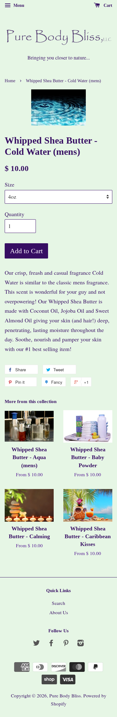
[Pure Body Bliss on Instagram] (80, 644)
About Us (58, 612)
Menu (18, 5)
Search (58, 603)
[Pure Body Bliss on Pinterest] (65, 644)
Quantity (14, 214)
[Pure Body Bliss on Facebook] (51, 644)
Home (10, 80)
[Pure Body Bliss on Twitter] (36, 644)
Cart (107, 5)
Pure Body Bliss (65, 695)
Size (9, 184)
